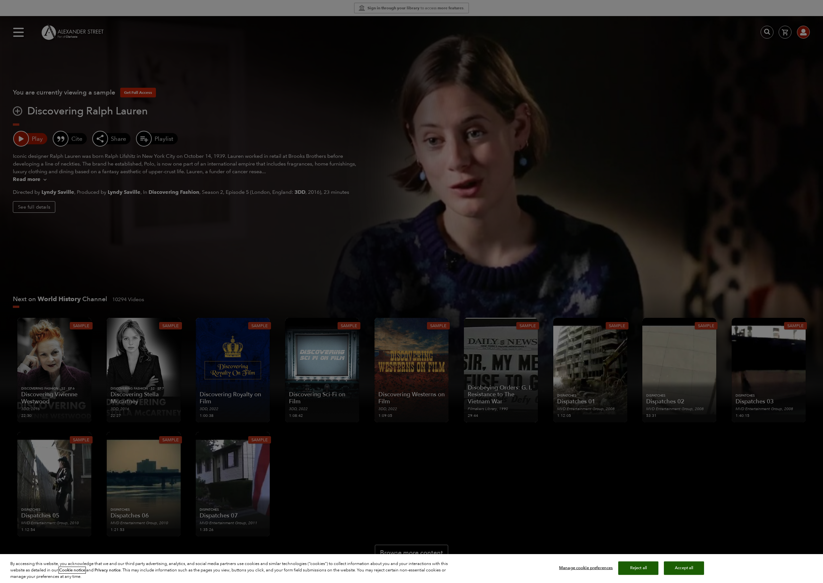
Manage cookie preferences (586, 568)
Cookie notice (72, 570)
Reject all (638, 568)
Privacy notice (108, 570)
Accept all (684, 568)
